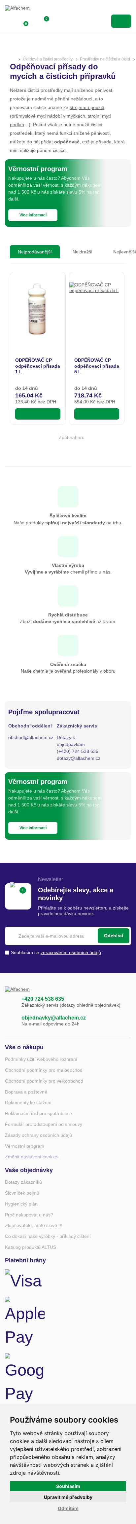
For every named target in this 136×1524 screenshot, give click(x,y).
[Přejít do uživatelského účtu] (9, 21)
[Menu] (121, 21)
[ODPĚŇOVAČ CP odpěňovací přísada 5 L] (96, 309)
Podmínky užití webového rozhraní (41, 1059)
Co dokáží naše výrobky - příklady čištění (48, 1236)
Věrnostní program (24, 1146)
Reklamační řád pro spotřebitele (38, 1113)
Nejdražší (82, 251)
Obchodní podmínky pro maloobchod (44, 1070)
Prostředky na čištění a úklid (105, 59)
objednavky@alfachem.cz (53, 1018)
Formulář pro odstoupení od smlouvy (43, 1124)
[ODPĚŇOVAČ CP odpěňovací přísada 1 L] (37, 309)
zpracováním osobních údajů (71, 952)
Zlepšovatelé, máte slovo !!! (33, 1225)
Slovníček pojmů (22, 1193)
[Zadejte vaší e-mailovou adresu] (68, 936)
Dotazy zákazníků (23, 1182)
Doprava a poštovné (26, 1092)
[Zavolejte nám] (10, 1002)
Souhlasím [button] (68, 1486)
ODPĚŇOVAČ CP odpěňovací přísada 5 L (96, 365)
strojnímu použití (87, 107)
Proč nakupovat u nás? (29, 1214)
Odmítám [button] (68, 1508)
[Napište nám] (10, 1021)
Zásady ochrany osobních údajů (38, 1135)
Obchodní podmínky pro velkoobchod (44, 1081)
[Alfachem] (31, 10)
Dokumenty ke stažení (28, 1102)
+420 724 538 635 (42, 999)
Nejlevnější (124, 251)
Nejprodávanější (35, 251)
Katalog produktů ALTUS (30, 1247)
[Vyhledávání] (58, 21)
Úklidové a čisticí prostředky (48, 59)
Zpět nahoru (72, 437)
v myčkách (74, 116)
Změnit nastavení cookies (31, 1156)
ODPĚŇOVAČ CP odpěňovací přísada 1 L (37, 365)
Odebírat (113, 935)
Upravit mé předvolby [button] (68, 1497)
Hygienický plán (21, 1204)
